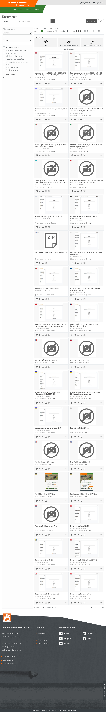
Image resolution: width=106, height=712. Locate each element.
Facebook (67, 633)
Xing (89, 638)
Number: (37, 28)
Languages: (50, 31)
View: (73, 31)
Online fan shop (43, 643)
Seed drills (11, 53)
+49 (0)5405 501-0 (15, 643)
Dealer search (42, 633)
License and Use (8, 663)
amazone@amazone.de (13, 650)
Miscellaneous (12, 70)
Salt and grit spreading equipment (17, 63)
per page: (50, 28)
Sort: (61, 31)
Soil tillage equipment (15, 56)
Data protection (8, 660)
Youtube (67, 643)
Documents (17, 9)
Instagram (67, 638)
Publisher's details (9, 657)
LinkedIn (90, 633)
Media (28, 9)
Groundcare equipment (15, 59)
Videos (37, 9)
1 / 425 (91, 31)
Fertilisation (11, 47)
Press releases (42, 640)
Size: (35, 31)
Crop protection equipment (17, 50)
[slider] (42, 31)
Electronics (11, 67)
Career (40, 637)
